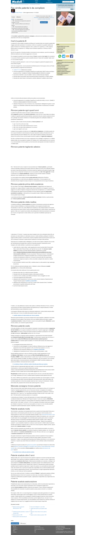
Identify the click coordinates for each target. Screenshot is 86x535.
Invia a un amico (15, 523)
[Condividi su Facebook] (71, 57)
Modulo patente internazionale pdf (20, 516)
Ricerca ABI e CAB (61, 51)
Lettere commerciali (61, 47)
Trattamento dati (37, 526)
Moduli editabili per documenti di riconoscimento (21, 4)
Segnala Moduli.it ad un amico (63, 46)
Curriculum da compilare (62, 69)
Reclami (49, 0)
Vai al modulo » (44, 22)
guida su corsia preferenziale (43, 446)
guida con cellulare (18, 446)
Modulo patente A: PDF (17, 515)
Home (12, 4)
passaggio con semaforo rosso (30, 446)
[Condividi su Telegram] (63, 57)
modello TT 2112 (17, 69)
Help (35, 530)
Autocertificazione (49, 2)
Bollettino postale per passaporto (63, 71)
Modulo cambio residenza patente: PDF (38, 515)
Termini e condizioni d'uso (39, 527)
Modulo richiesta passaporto (63, 65)
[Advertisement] (33, 88)
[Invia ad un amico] (67, 57)
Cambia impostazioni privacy (39, 529)
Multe (37, 2)
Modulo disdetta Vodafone (62, 73)
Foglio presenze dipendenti (62, 68)
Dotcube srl (63, 526)
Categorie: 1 (15, 527)
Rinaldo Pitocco (18, 12)
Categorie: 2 (15, 529)
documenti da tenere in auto (48, 414)
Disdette (36, 0)
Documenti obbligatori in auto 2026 (38, 506)
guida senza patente (31, 444)
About (14, 530)
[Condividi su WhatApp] (59, 57)
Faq (35, 532)
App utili (14, 526)
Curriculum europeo (61, 66)
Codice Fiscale (60, 49)
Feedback (24, 523)
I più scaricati (59, 52)
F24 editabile (59, 74)
